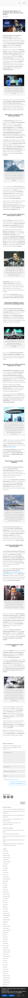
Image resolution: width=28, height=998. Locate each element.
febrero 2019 (5, 971)
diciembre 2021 (6, 913)
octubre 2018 (6, 980)
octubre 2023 (6, 876)
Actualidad (5, 16)
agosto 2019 (5, 958)
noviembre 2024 (6, 857)
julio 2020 (5, 934)
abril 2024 (5, 870)
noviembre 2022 (6, 896)
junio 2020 (5, 937)
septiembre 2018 (6, 982)
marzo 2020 (5, 943)
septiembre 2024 (6, 861)
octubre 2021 (6, 917)
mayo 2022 (5, 904)
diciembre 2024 (6, 855)
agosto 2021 (5, 922)
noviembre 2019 (6, 952)
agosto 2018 (5, 984)
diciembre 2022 (6, 894)
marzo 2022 (5, 909)
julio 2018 (5, 986)
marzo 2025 (5, 851)
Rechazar (11, 995)
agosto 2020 (5, 932)
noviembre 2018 (6, 977)
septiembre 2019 (6, 956)
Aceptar (4, 995)
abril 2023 (5, 887)
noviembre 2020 (6, 926)
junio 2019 (5, 962)
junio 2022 (5, 902)
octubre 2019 (6, 954)
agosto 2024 (5, 864)
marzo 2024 (5, 872)
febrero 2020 (5, 945)
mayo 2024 (5, 868)
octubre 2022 (6, 898)
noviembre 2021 (6, 915)
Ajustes (18, 995)
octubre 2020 (6, 928)
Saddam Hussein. (12, 446)
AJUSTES (19, 992)
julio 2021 (5, 924)
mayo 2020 (5, 939)
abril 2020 (5, 941)
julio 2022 (5, 900)
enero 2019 (5, 973)
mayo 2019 (5, 965)
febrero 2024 (5, 874)
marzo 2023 (5, 889)
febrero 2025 (5, 853)
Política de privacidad (13, 779)
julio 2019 (5, 960)
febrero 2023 (5, 892)
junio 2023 (5, 885)
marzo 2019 (5, 969)
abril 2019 (5, 967)
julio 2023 (5, 883)
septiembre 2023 (6, 879)
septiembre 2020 (6, 930)
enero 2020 (5, 947)
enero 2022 (5, 911)
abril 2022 (5, 907)
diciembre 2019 (6, 950)
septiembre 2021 (6, 919)
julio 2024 (5, 866)
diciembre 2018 (6, 975)
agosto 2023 (5, 881)
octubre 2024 (6, 859)
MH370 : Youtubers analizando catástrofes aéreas (14, 809)
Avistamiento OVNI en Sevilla (12, 834)
